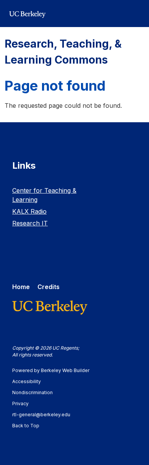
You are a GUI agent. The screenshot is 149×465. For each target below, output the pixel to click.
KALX (29, 211)
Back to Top (25, 425)
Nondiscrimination (36, 392)
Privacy (24, 403)
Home (21, 287)
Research (30, 223)
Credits (48, 287)
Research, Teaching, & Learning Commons (63, 51)
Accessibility (30, 381)
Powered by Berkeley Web (50, 370)
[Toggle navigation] (135, 13)
